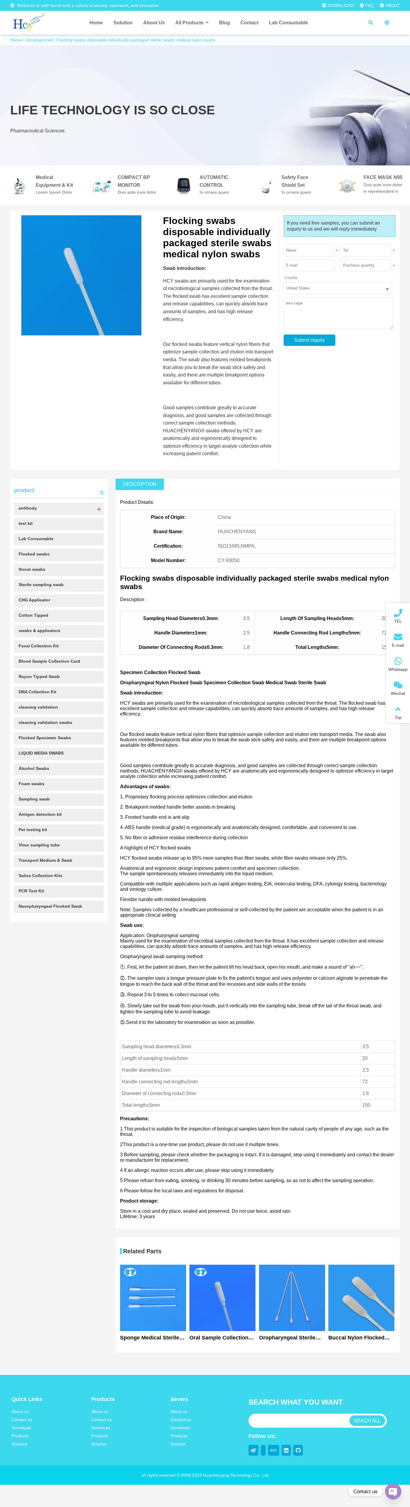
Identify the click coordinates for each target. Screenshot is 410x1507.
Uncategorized (39, 40)
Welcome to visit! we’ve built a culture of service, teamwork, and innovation (87, 5)
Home (16, 40)
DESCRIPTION (139, 484)
